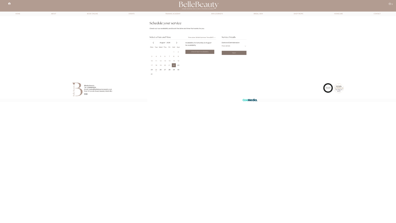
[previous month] (153, 43)
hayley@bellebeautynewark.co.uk (100, 89)
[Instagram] (87, 94)
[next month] (176, 43)
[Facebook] (85, 94)
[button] (391, 3)
